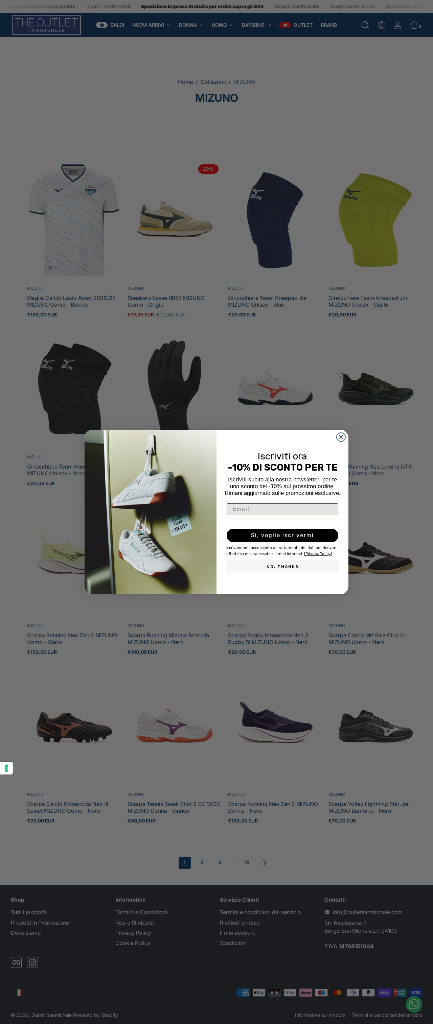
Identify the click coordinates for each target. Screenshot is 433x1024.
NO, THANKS (283, 566)
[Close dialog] (341, 437)
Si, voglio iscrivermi (282, 535)
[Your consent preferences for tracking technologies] (6, 768)
